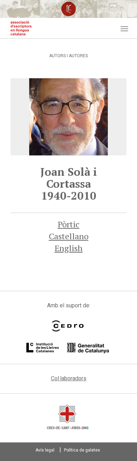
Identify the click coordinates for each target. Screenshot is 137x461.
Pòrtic (68, 224)
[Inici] (21, 28)
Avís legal (44, 450)
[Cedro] (67, 326)
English (68, 248)
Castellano (69, 236)
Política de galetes (82, 450)
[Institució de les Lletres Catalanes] (67, 348)
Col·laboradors (68, 378)
